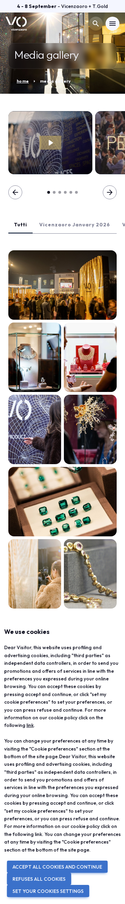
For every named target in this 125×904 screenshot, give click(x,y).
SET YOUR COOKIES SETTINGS (48, 891)
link (30, 725)
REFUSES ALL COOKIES (39, 879)
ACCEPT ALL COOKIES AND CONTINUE (57, 867)
